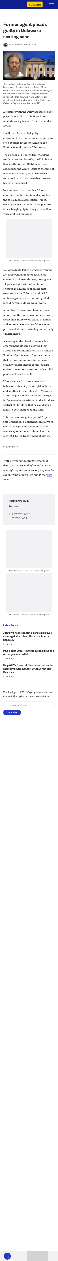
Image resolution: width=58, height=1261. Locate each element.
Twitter (23, 446)
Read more (14, 506)
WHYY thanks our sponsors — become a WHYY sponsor (29, 260)
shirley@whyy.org (19, 517)
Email (30, 446)
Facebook (17, 446)
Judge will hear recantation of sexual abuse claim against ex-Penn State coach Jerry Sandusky (27, 636)
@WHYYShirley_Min (21, 513)
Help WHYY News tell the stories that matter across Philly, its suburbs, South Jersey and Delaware (28, 668)
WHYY (11, 5)
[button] (7, 1256)
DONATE (36, 4)
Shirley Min (17, 44)
